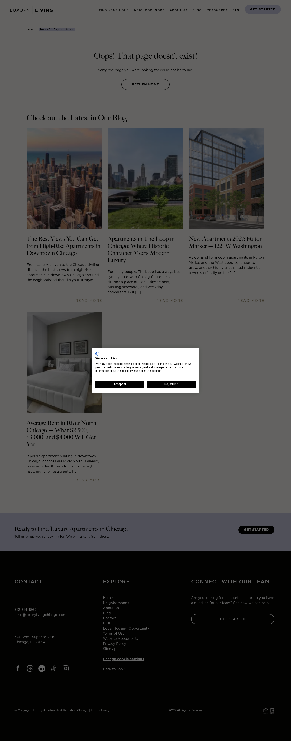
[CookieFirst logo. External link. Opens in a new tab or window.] (97, 354)
